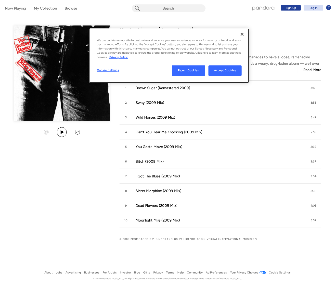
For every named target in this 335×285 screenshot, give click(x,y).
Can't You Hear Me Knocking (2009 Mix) (169, 132)
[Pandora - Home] (263, 7)
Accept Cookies (225, 70)
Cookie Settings (108, 70)
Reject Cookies (188, 70)
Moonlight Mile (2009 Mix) (158, 220)
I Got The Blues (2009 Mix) (158, 176)
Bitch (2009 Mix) (150, 161)
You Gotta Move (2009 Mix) (159, 147)
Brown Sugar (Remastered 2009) (163, 88)
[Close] (242, 34)
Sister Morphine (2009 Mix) (158, 191)
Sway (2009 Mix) (150, 102)
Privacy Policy (118, 57)
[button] (220, 88)
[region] (169, 55)
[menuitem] (305, 8)
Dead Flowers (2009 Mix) (156, 205)
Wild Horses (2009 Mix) (155, 117)
